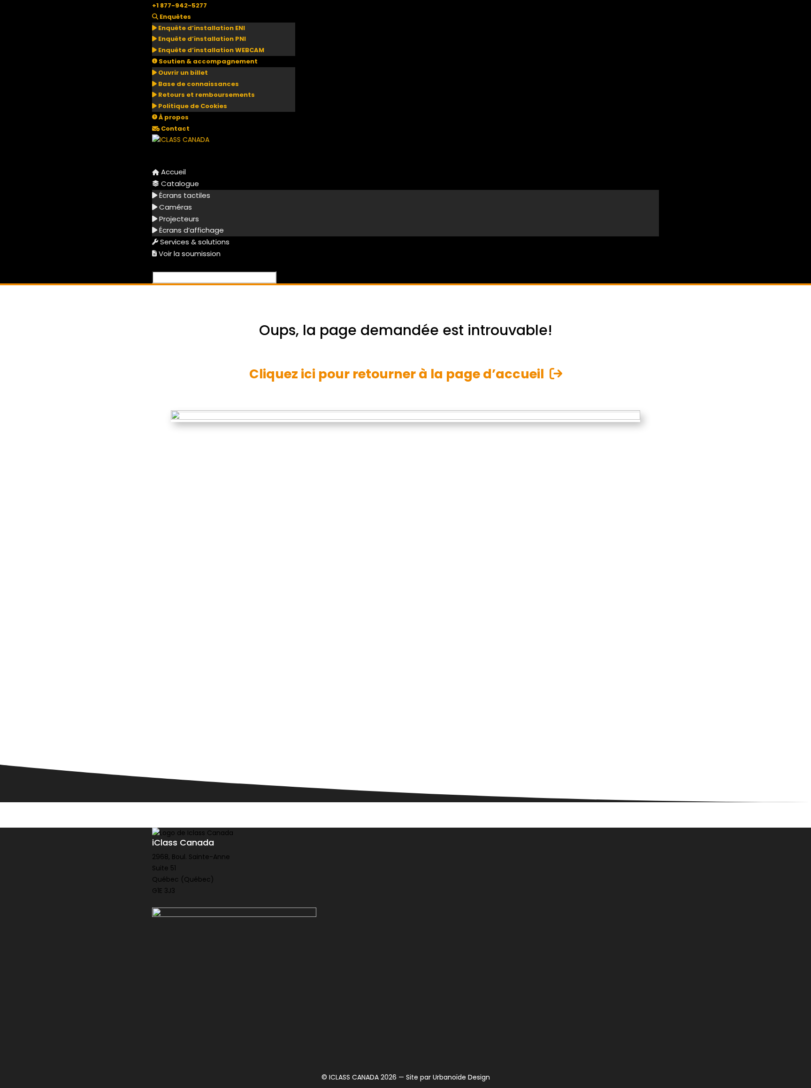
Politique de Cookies (192, 106)
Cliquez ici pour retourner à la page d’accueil (399, 374)
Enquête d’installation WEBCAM (210, 50)
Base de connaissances (198, 83)
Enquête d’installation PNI (201, 38)
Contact (175, 128)
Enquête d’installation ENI (201, 27)
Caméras (174, 207)
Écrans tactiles (183, 195)
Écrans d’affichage (190, 230)
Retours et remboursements (206, 94)
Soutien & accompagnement (207, 61)
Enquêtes (174, 16)
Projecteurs (178, 219)
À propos (173, 117)
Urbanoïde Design (461, 1077)
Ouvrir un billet (182, 72)
